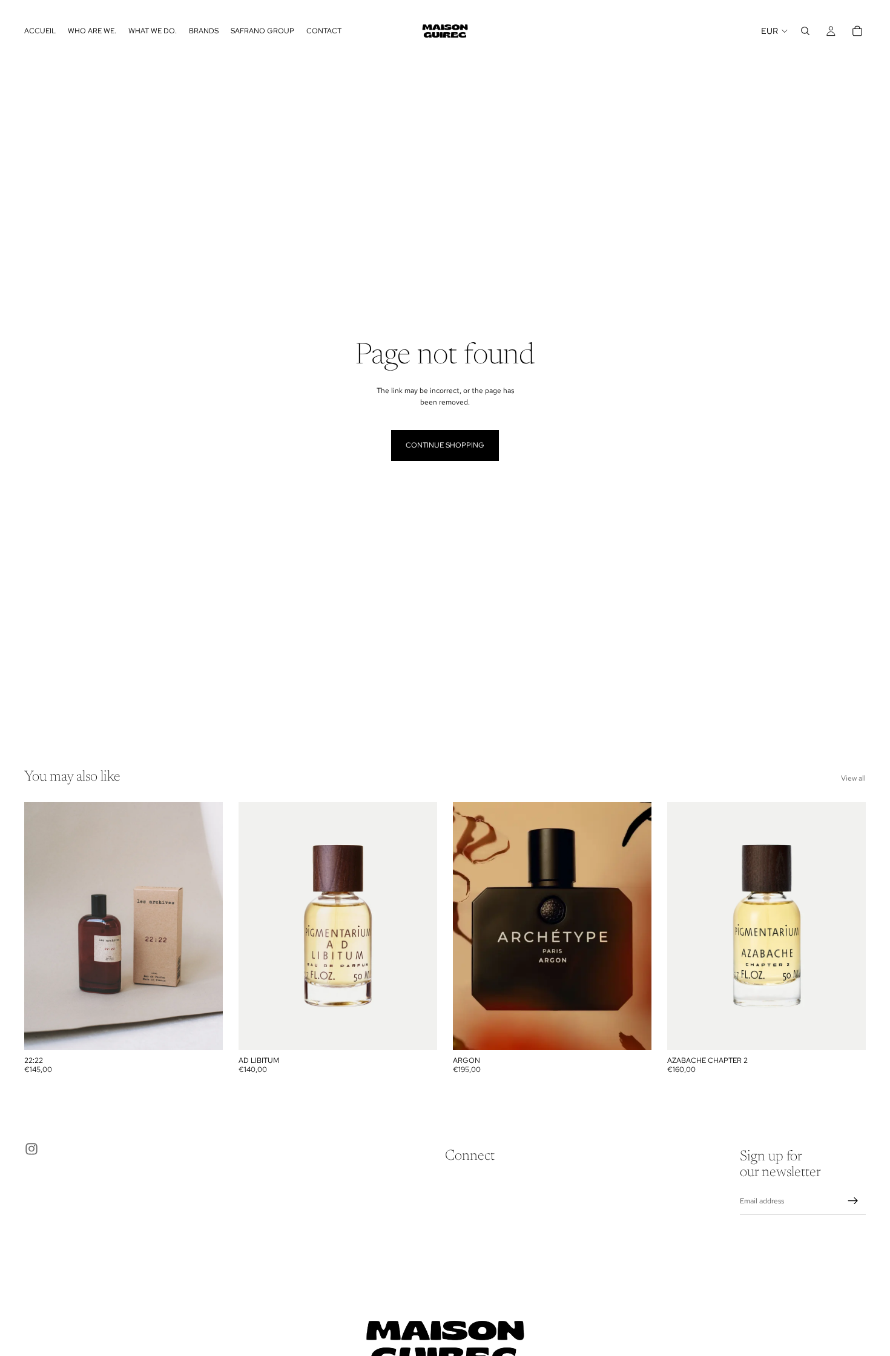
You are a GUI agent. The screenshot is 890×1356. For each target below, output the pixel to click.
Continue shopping (445, 445)
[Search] (805, 31)
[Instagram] (31, 1149)
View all (853, 778)
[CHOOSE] (204, 1031)
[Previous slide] (42, 926)
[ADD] (633, 1031)
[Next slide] (204, 926)
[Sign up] (853, 1201)
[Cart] (857, 31)
